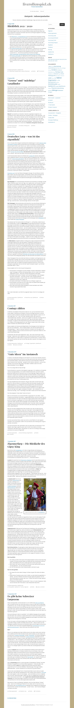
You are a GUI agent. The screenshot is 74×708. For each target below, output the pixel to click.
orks (57, 80)
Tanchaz (22, 587)
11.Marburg (11, 71)
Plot (59, 80)
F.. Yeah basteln (51, 104)
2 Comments (11, 299)
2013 (49, 61)
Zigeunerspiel (16, 480)
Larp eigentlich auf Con (21, 685)
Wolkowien (60, 90)
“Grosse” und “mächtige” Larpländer (22, 82)
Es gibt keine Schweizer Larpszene (21, 598)
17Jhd (49, 66)
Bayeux (61, 68)
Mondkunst (50, 102)
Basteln (56, 68)
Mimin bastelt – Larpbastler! (54, 97)
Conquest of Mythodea (19, 635)
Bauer (59, 68)
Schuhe (59, 84)
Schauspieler (11, 587)
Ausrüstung (57, 66)
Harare (62, 73)
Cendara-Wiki (51, 117)
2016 (61, 59)
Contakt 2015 (32, 156)
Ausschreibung (23, 432)
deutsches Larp (28, 297)
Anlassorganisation (13, 69)
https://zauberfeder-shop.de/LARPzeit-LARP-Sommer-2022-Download (25, 54)
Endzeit (54, 72)
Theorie (53, 88)
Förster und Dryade (16, 55)
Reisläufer (57, 82)
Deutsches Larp (11, 173)
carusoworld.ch (41, 512)
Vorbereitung (60, 88)
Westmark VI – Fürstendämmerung (19, 36)
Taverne (49, 88)
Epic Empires (30, 657)
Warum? (42, 11)
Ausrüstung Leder (52, 35)
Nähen (59, 78)
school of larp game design (18, 158)
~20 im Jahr (43, 672)
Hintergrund (26, 125)
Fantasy (57, 72)
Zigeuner (26, 587)
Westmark (27, 71)
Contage (27, 343)
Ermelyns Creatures (52, 107)
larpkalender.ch (19, 450)
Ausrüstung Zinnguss (53, 42)
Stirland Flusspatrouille (17, 48)
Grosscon (56, 73)
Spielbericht (17, 587)
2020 (52, 59)
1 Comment (11, 434)
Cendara (21, 125)
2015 (63, 59)
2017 (58, 59)
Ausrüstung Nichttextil (53, 38)
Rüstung (50, 49)
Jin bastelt (50, 100)
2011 (54, 61)
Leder (50, 78)
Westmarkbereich (11, 487)
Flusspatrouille (17, 71)
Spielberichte (20, 69)
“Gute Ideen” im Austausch (23, 354)
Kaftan (56, 75)
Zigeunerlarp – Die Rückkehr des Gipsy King (26, 445)
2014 (65, 59)
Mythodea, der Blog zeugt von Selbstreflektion (33, 254)
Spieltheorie (20, 297)
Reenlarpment (52, 82)
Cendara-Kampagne (19, 219)
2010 (56, 61)
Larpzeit (23, 71)
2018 (56, 59)
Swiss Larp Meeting (39, 602)
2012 (52, 61)
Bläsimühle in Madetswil (26, 460)
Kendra (33, 71)
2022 (49, 59)
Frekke (61, 72)
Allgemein (50, 31)
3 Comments (37, 691)
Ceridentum (59, 70)
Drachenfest (31, 635)
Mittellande (41, 218)
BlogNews (50, 45)
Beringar (64, 68)
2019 (54, 59)
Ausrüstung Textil (52, 40)
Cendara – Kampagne (53, 115)
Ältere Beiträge (12, 698)
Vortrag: (17, 151)
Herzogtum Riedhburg (53, 120)
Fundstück (50, 47)
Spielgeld (57, 86)
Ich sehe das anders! (34, 11)
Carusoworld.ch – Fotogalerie (54, 113)
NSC (55, 78)
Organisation (32, 343)
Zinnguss (50, 92)
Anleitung (52, 66)
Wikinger (55, 90)
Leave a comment (12, 127)
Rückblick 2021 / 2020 (20, 26)
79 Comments (41, 71)
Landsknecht (62, 75)
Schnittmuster (52, 84)
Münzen (53, 78)
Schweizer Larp (23, 691)
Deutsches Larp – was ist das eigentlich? (24, 138)
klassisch (59, 75)
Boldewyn (49, 70)
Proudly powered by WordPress (28, 704)
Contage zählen (16, 308)
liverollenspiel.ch (37, 4)
